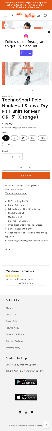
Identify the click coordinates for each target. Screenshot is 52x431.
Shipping (16, 128)
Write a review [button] (26, 283)
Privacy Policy (12, 321)
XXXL (7, 144)
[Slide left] (19, 90)
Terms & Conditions (15, 334)
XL (32, 138)
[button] (6, 15)
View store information (16, 193)
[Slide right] (32, 90)
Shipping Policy (13, 347)
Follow (26, 52)
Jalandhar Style (21, 426)
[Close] (49, 32)
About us (10, 308)
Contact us (11, 314)
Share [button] (7, 249)
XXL (43, 138)
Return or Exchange (15, 341)
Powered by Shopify (35, 426)
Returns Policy (12, 327)
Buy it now (26, 175)
